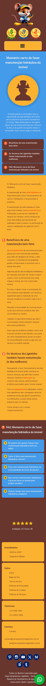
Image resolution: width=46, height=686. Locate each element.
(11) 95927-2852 (16, 615)
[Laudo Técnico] (24, 34)
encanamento (16, 250)
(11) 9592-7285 (16, 611)
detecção (28, 378)
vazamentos (33, 210)
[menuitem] (23, 144)
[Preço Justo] (12, 34)
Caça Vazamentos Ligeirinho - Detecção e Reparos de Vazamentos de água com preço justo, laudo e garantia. (23, 679)
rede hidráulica (32, 192)
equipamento (20, 389)
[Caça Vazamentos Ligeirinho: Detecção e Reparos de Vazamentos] (23, 15)
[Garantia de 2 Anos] (36, 34)
